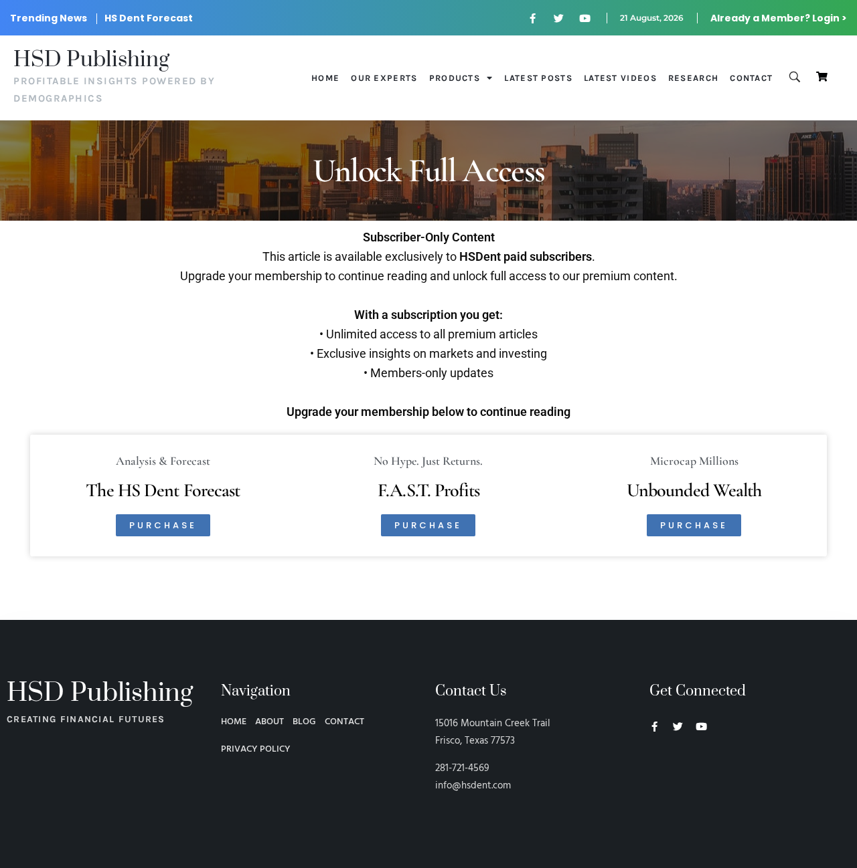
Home (325, 78)
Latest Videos (620, 78)
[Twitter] (559, 18)
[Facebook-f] (533, 18)
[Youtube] (585, 18)
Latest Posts (538, 78)
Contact (751, 78)
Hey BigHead (674, 797)
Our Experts (384, 78)
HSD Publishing (91, 60)
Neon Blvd (654, 763)
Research (693, 78)
